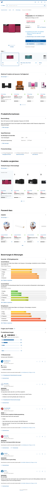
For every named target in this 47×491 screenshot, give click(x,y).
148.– (27, 14)
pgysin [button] (5, 470)
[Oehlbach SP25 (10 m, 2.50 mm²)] (19, 231)
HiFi (13, 9)
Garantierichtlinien (20, 154)
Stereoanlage (18, 9)
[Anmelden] (38, 2)
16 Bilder (12, 46)
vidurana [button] (5, 453)
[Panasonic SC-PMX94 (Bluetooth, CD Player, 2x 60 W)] (19, 185)
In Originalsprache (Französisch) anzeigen (11, 399)
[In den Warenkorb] (12, 242)
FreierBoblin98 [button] (7, 408)
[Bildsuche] (44, 5)
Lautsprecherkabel (4, 234)
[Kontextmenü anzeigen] (37, 362)
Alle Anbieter (35, 154)
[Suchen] (7, 5)
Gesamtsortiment (4, 9)
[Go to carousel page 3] (22, 104)
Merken (42, 43)
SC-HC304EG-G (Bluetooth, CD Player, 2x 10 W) (29, 462)
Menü (3, 5)
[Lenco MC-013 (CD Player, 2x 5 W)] (32, 90)
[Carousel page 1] (20, 104)
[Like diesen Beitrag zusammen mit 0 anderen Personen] (40, 362)
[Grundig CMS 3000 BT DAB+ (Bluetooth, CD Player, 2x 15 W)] (6, 90)
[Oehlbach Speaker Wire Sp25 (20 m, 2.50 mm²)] (6, 231)
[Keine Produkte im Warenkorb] (45, 2)
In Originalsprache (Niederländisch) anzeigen (11, 375)
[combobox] (10, 357)
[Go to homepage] (2, 2)
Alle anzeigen (4, 76)
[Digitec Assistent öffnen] (42, 2)
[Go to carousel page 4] (23, 104)
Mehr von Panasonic (41, 26)
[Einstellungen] (35, 2)
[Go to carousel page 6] (25, 104)
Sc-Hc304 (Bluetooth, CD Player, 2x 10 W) (28, 372)
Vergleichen (31, 43)
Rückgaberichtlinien (6, 154)
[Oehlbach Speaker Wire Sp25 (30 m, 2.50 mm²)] (32, 231)
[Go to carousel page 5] (24, 104)
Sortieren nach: (4, 357)
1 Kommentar (15, 447)
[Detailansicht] (23, 273)
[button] (35, 33)
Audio (10, 9)
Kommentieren (5, 378)
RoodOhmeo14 (7, 360)
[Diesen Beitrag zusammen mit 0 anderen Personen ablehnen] (45, 362)
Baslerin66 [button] (6, 436)
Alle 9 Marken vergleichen (6, 280)
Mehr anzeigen (5, 127)
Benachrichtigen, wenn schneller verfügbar (36, 36)
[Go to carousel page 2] (21, 104)
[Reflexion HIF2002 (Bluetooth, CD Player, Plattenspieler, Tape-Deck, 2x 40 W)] (19, 90)
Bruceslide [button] (6, 383)
